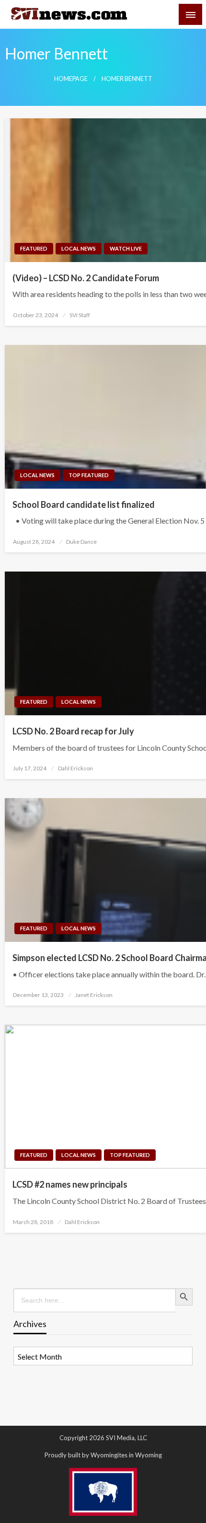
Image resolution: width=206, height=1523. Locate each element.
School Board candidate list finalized (83, 504)
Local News (78, 248)
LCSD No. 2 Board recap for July (73, 731)
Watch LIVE (126, 248)
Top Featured (89, 475)
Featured (33, 248)
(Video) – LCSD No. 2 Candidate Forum (85, 278)
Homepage (71, 78)
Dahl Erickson (75, 768)
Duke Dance (81, 541)
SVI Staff (79, 315)
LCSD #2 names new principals (69, 1184)
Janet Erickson (94, 994)
